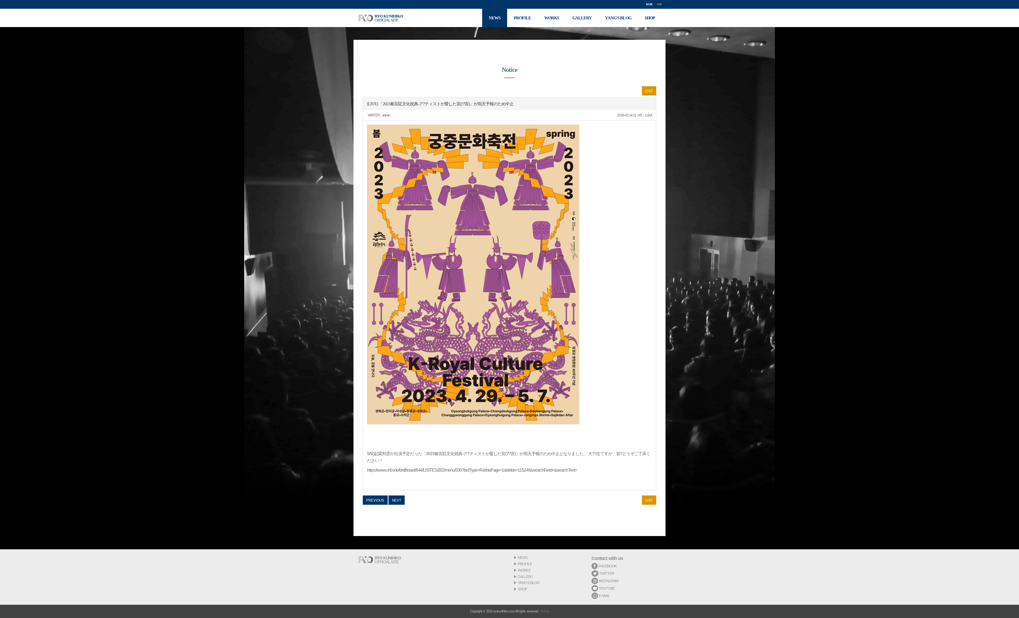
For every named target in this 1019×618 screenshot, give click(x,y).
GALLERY (525, 577)
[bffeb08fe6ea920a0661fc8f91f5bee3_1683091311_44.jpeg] (473, 274)
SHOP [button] (650, 18)
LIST (649, 91)
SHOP (522, 589)
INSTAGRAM (608, 581)
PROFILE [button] (522, 18)
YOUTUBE (606, 588)
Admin (545, 611)
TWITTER (606, 573)
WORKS (524, 570)
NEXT (396, 500)
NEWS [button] (494, 18)
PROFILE (525, 564)
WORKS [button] (551, 18)
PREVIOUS (375, 500)
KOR (649, 4)
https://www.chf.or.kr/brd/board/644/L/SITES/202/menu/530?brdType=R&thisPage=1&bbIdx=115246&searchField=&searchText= (472, 470)
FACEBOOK (607, 566)
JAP (659, 4)
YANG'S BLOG (528, 583)
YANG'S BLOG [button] (618, 18)
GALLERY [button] (582, 18)
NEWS (523, 557)
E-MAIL (604, 596)
